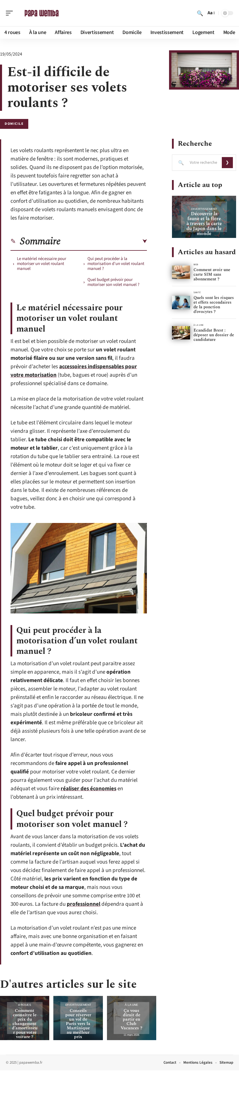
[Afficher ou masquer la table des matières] (104, 241)
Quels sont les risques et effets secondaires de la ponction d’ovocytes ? (214, 305)
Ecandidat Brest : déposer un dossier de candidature (214, 335)
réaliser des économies (88, 789)
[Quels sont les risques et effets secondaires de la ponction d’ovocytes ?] (181, 302)
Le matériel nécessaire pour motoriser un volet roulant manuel (41, 264)
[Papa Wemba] (42, 13)
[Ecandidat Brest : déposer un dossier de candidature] (181, 333)
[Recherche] (200, 13)
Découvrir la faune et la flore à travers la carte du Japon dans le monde (204, 223)
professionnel (83, 904)
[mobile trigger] (11, 13)
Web (196, 264)
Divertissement (78, 1004)
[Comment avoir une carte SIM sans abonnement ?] (181, 272)
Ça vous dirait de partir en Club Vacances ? (131, 1019)
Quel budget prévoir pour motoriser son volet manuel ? (113, 282)
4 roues (24, 1004)
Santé (197, 292)
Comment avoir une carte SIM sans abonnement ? (212, 274)
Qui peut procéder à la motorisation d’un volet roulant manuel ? (115, 264)
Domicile (14, 123)
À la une (131, 1004)
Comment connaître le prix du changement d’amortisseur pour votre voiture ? (25, 1023)
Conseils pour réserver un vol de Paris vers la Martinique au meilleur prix (78, 1023)
